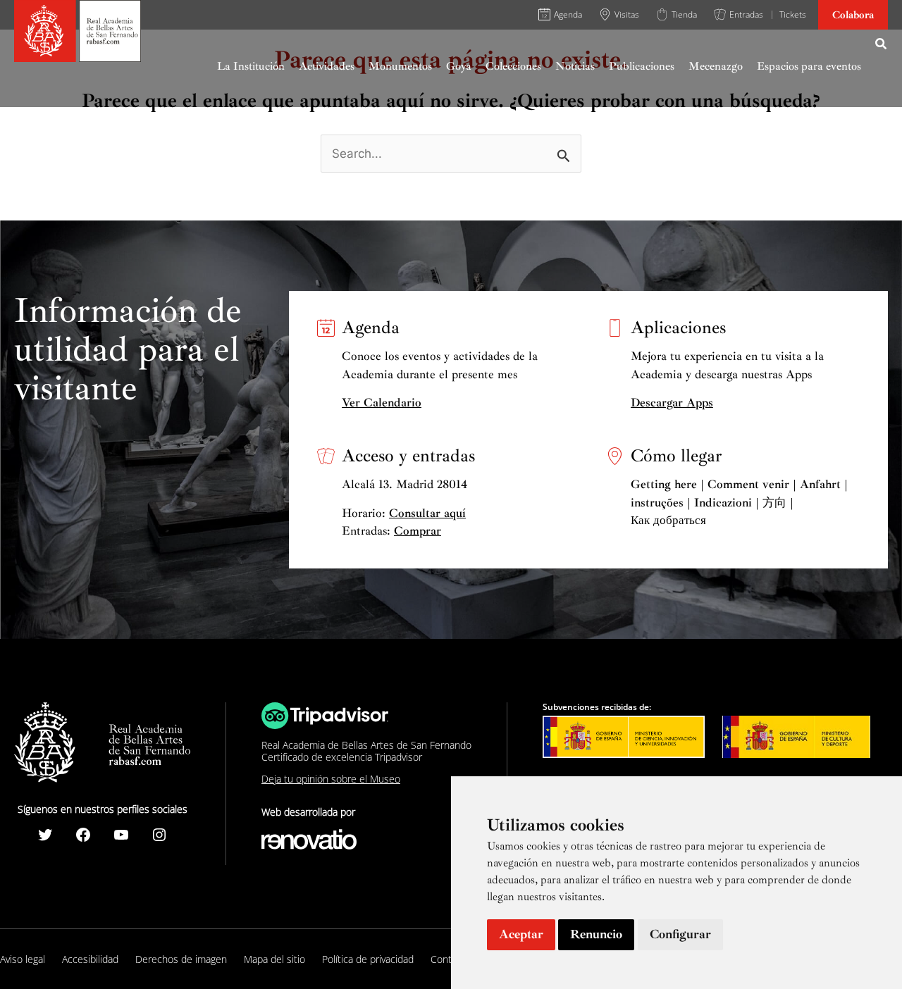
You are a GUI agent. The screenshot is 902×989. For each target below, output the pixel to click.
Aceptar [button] (521, 934)
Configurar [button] (680, 934)
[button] (881, 46)
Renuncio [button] (596, 934)
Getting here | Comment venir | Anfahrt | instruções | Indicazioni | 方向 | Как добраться (739, 502)
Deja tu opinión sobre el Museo (330, 778)
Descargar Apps (672, 402)
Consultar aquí (427, 513)
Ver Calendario (381, 402)
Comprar (417, 530)
